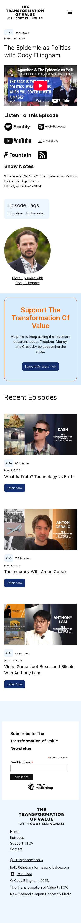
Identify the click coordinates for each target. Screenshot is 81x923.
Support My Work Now (40, 366)
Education (15, 213)
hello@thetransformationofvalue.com (39, 867)
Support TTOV (21, 843)
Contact (16, 849)
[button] (70, 12)
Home (15, 832)
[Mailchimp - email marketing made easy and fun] (40, 789)
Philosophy (35, 213)
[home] (24, 13)
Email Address (21, 762)
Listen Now (14, 488)
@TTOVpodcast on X (26, 860)
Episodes (17, 837)
